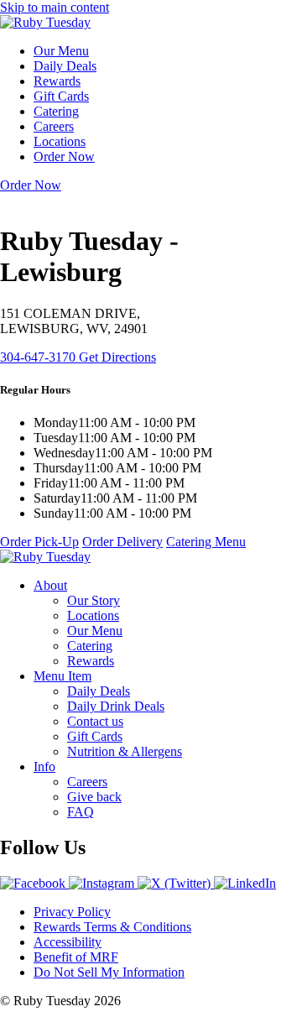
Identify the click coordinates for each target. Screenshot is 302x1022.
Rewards (57, 81)
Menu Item (62, 676)
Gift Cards (61, 96)
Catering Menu (206, 541)
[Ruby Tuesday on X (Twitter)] (176, 883)
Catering (56, 111)
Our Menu (61, 51)
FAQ (80, 812)
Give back (94, 797)
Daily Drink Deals (115, 706)
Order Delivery (122, 541)
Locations (60, 141)
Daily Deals (65, 66)
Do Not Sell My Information (109, 972)
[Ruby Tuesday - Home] (45, 22)
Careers (54, 126)
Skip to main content (54, 7)
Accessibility (68, 942)
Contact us (95, 721)
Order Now (64, 156)
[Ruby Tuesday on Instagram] (103, 883)
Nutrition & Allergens (124, 751)
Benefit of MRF (76, 957)
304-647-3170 (39, 357)
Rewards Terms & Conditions (112, 927)
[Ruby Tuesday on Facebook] (34, 883)
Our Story (93, 600)
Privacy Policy (72, 912)
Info (44, 766)
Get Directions (117, 357)
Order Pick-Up (39, 541)
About (50, 585)
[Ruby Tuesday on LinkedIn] (245, 883)
